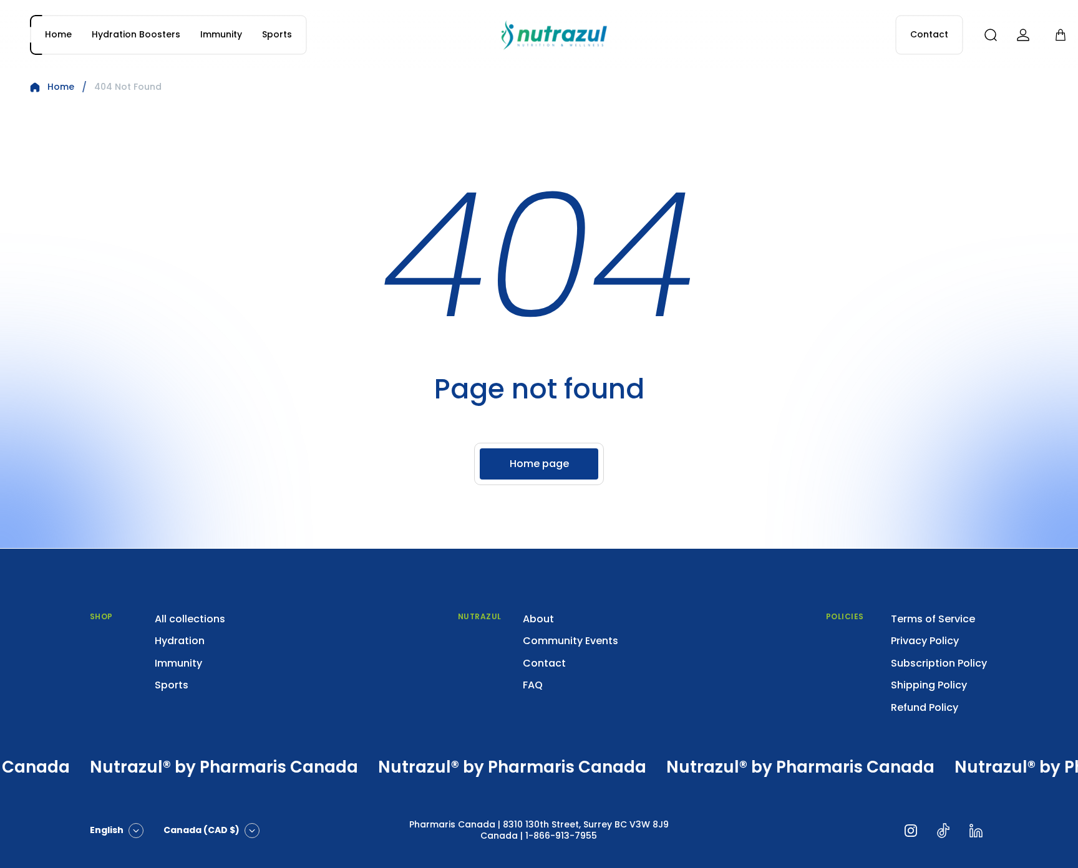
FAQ (533, 685)
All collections (190, 619)
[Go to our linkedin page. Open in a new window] (975, 830)
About (538, 619)
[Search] (990, 34)
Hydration (180, 641)
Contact (544, 663)
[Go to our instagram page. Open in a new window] (910, 830)
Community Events (570, 641)
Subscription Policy (939, 663)
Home (60, 87)
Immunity (178, 663)
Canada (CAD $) (201, 830)
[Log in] (1023, 34)
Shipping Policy (929, 685)
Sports (171, 685)
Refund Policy (924, 707)
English (107, 830)
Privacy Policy (925, 641)
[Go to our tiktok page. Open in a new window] (943, 830)
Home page (539, 463)
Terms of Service (933, 619)
